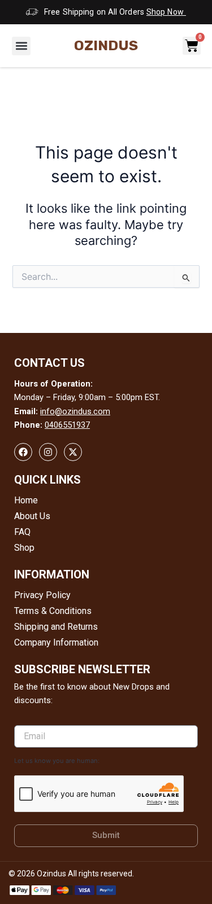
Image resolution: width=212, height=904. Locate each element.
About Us (32, 516)
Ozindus (106, 45)
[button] (21, 46)
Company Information (56, 642)
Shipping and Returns (56, 626)
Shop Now (166, 11)
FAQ (22, 531)
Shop (24, 547)
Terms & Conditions (53, 610)
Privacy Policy (42, 595)
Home (26, 500)
